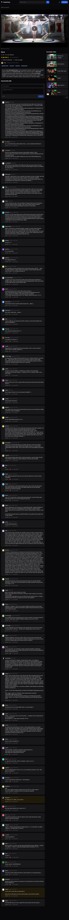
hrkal (6, 390)
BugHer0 (7, 797)
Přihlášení (64, 2)
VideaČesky (6, 2)
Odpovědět (15, 137)
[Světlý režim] (59, 2)
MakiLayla (7, 174)
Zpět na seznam (5, 7)
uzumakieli (8, 163)
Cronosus (7, 142)
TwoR (6, 590)
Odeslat (41, 96)
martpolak (7, 658)
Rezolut (7, 102)
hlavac (6, 889)
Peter (6, 201)
